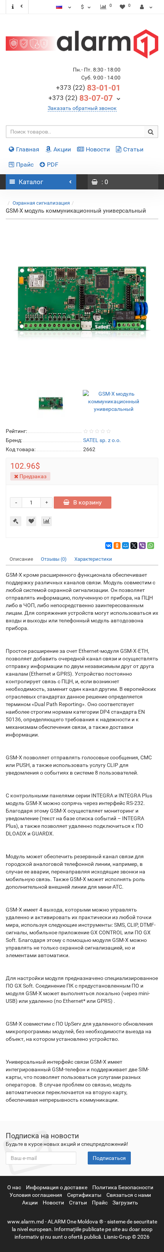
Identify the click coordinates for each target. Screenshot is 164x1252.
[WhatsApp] (150, 545)
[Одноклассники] (117, 545)
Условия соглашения (36, 1195)
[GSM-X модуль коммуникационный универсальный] (82, 303)
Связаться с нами (128, 1195)
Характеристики (93, 559)
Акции (62, 149)
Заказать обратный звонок (82, 108)
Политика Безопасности (122, 1187)
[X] (133, 545)
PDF (52, 164)
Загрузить (125, 1203)
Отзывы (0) (54, 559)
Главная (27, 149)
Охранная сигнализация (41, 203)
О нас (14, 1187)
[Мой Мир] (125, 545)
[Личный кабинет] (146, 7)
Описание (21, 559)
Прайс (25, 164)
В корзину (87, 502)
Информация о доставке (56, 1187)
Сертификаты (84, 1195)
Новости (98, 149)
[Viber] (142, 545)
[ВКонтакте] (108, 545)
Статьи (133, 149)
